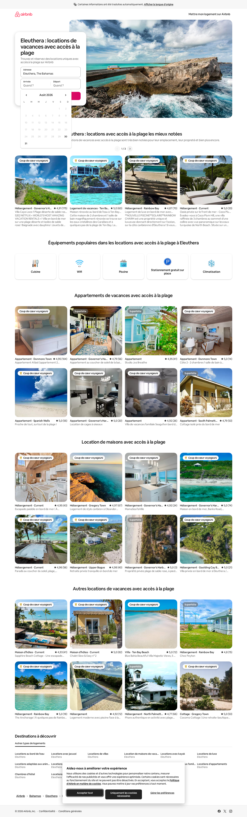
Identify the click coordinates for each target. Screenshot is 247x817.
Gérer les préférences (162, 792)
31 (26, 143)
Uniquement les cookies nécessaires (123, 794)
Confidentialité (47, 811)
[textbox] (35, 85)
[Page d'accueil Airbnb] (23, 14)
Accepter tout (85, 792)
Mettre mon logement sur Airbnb (209, 14)
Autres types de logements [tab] (30, 743)
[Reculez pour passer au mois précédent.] (26, 95)
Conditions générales (70, 811)
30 (65, 136)
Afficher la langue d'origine (158, 4)
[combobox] (50, 73)
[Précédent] (117, 148)
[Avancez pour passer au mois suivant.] (66, 95)
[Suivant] (130, 148)
